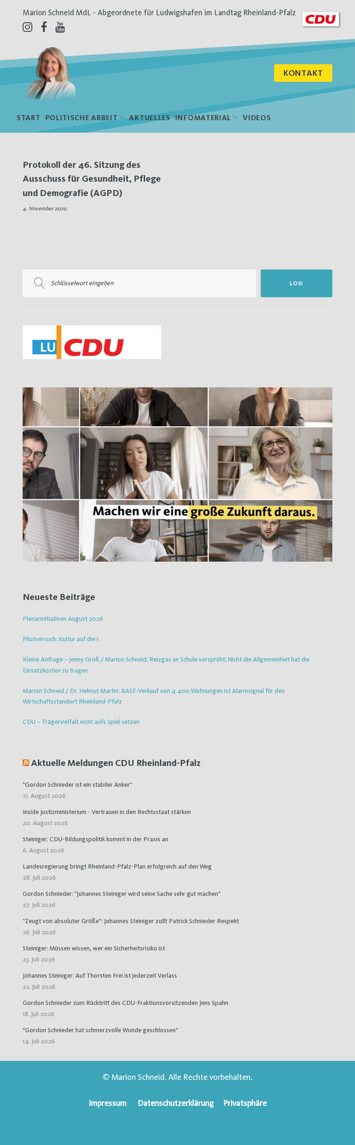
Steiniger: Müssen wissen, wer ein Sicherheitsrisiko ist (94, 948)
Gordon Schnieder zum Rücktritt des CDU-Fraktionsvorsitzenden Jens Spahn (125, 1002)
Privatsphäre (245, 1103)
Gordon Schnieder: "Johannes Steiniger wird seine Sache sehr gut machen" (121, 893)
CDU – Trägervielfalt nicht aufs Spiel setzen (81, 721)
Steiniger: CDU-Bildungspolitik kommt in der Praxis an (95, 839)
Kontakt (303, 73)
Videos (257, 117)
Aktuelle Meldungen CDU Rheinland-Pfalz (116, 762)
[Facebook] (44, 26)
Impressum (108, 1103)
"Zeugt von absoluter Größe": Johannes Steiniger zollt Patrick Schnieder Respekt (131, 921)
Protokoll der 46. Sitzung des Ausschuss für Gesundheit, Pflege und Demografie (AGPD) (92, 179)
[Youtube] (60, 26)
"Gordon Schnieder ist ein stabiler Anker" (77, 784)
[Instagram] (27, 26)
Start (29, 117)
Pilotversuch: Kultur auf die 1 (60, 639)
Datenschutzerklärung (176, 1103)
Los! (296, 283)
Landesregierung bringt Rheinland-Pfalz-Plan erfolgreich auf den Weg (117, 866)
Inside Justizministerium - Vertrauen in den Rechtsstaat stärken (107, 811)
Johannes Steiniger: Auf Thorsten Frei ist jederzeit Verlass (100, 975)
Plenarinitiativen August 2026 (63, 618)
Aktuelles (149, 117)
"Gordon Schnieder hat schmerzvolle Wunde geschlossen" (100, 1030)
